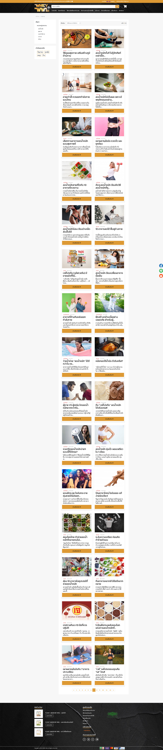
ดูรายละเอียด (49, 715)
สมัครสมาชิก (119, 1)
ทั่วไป (39, 39)
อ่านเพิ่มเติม (76, 67)
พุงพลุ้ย (47, 52)
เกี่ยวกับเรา (114, 11)
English (112, 1)
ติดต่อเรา (121, 11)
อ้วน (44, 55)
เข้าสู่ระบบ (126, 1)
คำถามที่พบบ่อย (105, 11)
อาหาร (40, 36)
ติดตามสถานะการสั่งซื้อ (87, 11)
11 (106, 690)
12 (110, 690)
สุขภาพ (40, 31)
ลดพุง (39, 55)
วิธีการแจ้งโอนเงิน (87, 713)
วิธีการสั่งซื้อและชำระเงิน (73, 11)
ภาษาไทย (104, 1)
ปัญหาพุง (40, 52)
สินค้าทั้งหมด (61, 11)
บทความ (97, 11)
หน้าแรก (37, 16)
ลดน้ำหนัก (40, 28)
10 (103, 690)
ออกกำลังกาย (41, 34)
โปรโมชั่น (54, 11)
